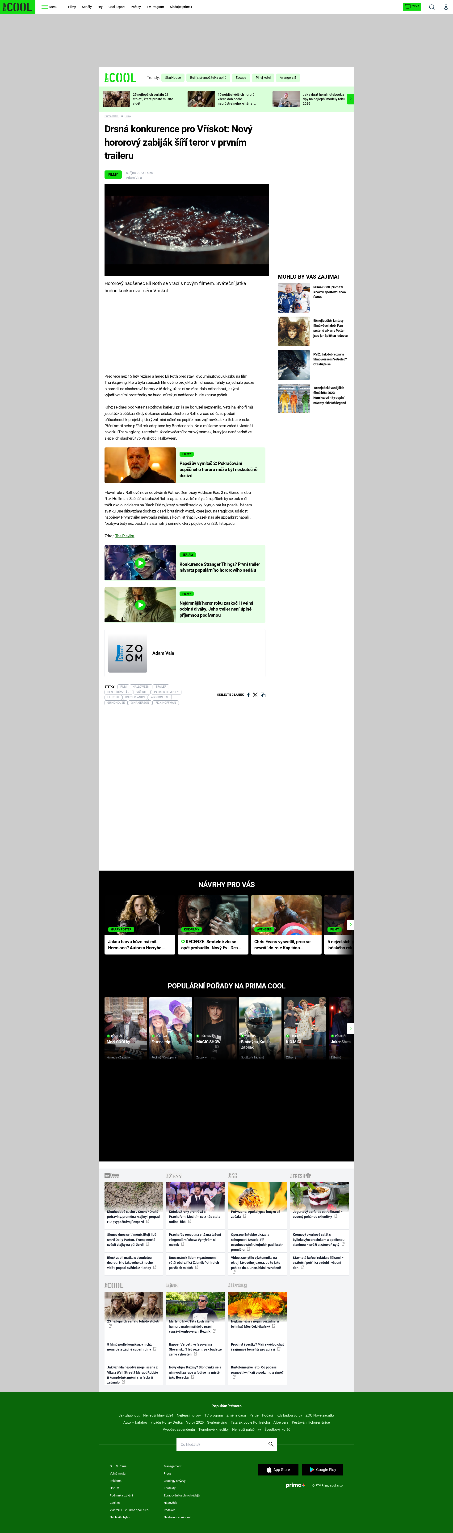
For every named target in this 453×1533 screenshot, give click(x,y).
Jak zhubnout (129, 1415)
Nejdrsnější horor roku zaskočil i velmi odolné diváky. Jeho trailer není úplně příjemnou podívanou (216, 609)
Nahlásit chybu (120, 1517)
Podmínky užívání (121, 1495)
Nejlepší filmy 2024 (158, 1415)
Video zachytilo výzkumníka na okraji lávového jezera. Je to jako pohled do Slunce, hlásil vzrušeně (256, 1263)
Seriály (87, 7)
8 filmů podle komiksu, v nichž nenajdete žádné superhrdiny (129, 1347)
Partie (254, 1415)
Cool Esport (117, 7)
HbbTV (114, 1488)
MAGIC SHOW (208, 1041)
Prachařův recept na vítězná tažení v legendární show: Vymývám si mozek (195, 1240)
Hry (100, 7)
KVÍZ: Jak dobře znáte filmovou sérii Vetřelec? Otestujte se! (330, 359)
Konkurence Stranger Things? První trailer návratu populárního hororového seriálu (220, 567)
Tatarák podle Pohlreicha (250, 1422)
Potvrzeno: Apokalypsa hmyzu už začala (255, 1214)
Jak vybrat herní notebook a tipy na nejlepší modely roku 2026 (324, 99)
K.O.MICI (293, 1041)
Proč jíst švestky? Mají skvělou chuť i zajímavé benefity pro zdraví (257, 1347)
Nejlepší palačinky (246, 1429)
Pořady (136, 7)
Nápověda (170, 1502)
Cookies (115, 1502)
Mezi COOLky (118, 1041)
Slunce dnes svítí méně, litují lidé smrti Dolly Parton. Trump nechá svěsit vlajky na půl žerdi (131, 1240)
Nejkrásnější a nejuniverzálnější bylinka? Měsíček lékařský (255, 1323)
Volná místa (118, 1473)
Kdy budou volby (289, 1415)
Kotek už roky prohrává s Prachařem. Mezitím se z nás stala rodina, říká (194, 1217)
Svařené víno (217, 1422)
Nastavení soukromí (177, 1517)
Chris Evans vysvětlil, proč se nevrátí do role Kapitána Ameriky (282, 945)
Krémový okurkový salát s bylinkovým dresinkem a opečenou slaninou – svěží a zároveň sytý (318, 1240)
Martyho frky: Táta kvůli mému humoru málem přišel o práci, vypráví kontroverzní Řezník (191, 1326)
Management (172, 1466)
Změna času (236, 1415)
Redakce (170, 1510)
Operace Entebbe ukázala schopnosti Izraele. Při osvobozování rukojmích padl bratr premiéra (257, 1242)
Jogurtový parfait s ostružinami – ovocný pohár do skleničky (318, 1214)
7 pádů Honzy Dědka (167, 1422)
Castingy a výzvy (174, 1481)
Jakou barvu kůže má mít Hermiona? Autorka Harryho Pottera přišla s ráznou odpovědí (135, 945)
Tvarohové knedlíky (213, 1429)
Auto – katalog (135, 1422)
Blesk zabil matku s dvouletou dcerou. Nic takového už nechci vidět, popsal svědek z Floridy (130, 1263)
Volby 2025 (195, 1422)
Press (168, 1473)
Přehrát (116, 1035)
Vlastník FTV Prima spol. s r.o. (129, 1510)
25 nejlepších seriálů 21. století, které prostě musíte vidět (153, 99)
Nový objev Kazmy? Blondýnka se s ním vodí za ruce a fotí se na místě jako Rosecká (195, 1372)
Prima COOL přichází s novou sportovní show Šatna (329, 292)
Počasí (267, 1415)
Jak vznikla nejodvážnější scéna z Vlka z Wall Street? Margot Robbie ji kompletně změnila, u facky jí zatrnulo (132, 1374)
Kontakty (170, 1488)
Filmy (72, 7)
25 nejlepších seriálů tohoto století (133, 1321)
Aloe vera (280, 1422)
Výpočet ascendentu (179, 1429)
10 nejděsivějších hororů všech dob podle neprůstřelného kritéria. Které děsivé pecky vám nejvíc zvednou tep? (236, 103)
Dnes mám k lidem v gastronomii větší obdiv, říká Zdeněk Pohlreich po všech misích (194, 1263)
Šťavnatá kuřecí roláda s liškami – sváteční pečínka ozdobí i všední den (318, 1263)
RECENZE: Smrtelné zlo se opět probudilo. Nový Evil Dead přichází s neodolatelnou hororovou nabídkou (210, 945)
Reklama (116, 1481)
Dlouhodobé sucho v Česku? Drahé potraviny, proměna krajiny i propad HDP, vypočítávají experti (133, 1217)
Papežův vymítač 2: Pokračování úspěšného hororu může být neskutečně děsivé (218, 469)
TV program (213, 1415)
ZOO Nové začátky (320, 1415)
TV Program (155, 7)
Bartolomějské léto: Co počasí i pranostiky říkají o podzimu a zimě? (257, 1369)
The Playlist (124, 535)
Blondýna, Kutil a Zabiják (256, 1044)
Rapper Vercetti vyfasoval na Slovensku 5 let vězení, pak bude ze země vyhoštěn (195, 1349)
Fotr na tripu (162, 1041)
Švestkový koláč (277, 1429)
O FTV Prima (118, 1466)
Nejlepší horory (189, 1415)
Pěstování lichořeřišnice (311, 1422)
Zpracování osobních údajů (182, 1495)
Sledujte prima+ (181, 7)
